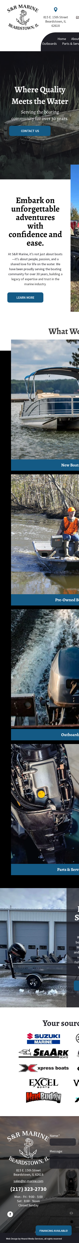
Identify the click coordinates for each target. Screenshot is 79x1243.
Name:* (55, 1136)
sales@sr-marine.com (28, 1181)
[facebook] (10, 1214)
